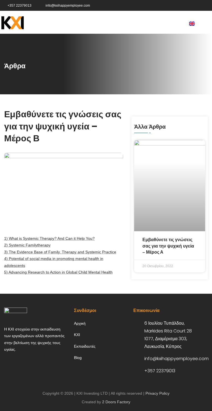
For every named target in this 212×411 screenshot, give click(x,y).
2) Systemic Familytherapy (27, 245)
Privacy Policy (157, 393)
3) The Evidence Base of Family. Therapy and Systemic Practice (60, 252)
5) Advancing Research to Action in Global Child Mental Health (58, 272)
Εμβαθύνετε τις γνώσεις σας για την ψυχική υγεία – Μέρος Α (168, 245)
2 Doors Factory (116, 402)
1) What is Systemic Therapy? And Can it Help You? (49, 238)
